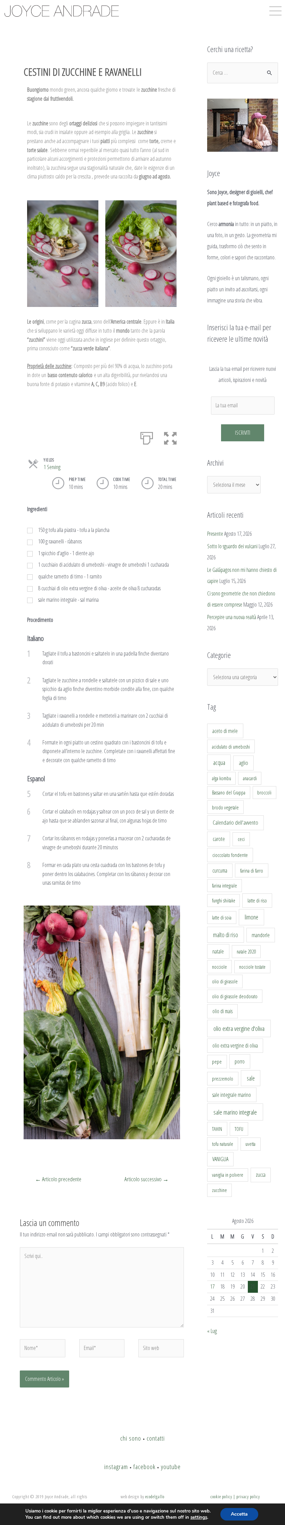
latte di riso (257, 900)
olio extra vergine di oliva (235, 1045)
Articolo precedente (58, 1179)
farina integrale (224, 885)
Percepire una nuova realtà (231, 617)
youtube (171, 1466)
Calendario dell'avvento (235, 822)
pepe (217, 1061)
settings (198, 1517)
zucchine (219, 1190)
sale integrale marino (231, 1095)
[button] (170, 436)
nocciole (219, 966)
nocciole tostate (252, 967)
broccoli (264, 792)
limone (251, 917)
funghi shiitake (223, 900)
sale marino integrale (235, 1112)
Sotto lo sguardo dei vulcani (232, 546)
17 (212, 1286)
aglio (243, 763)
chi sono (130, 1438)
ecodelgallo (154, 1496)
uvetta (250, 1144)
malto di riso (225, 935)
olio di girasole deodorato (235, 996)
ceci (241, 838)
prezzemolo (222, 1078)
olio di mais (222, 1011)
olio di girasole (225, 981)
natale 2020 (246, 951)
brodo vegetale (225, 807)
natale (218, 951)
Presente (215, 534)
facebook (144, 1466)
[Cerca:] (242, 72)
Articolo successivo (146, 1179)
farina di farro (251, 870)
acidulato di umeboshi (231, 746)
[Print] (146, 436)
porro (240, 1061)
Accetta (239, 1514)
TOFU (239, 1129)
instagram (116, 1466)
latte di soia (221, 917)
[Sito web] (161, 1349)
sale (251, 1078)
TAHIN (217, 1128)
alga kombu (221, 778)
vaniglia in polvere (227, 1175)
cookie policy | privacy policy (235, 1496)
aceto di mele (225, 731)
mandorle (261, 935)
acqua (219, 762)
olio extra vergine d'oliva (238, 1028)
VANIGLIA (220, 1159)
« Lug (212, 1331)
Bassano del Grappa (228, 792)
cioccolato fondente (230, 855)
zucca (261, 1174)
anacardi (250, 778)
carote (219, 839)
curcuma (219, 870)
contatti (156, 1438)
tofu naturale (222, 1143)
